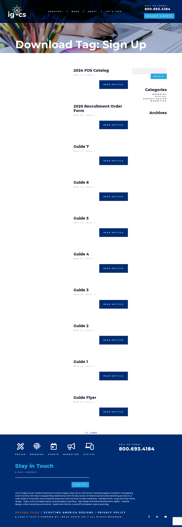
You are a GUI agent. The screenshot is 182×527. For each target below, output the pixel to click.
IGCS (33, 517)
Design (20, 454)
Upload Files (27, 512)
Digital (161, 96)
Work (75, 11)
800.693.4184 (158, 9)
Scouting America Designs (69, 512)
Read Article (114, 84)
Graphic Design (155, 99)
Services (55, 11)
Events (53, 454)
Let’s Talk (114, 11)
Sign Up (80, 485)
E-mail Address (26, 472)
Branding (160, 94)
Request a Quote (159, 16)
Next (94, 433)
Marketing (159, 101)
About (92, 11)
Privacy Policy (112, 512)
